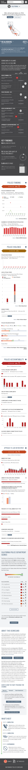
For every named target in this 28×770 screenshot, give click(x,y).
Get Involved (20, 761)
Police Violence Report (22, 319)
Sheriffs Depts (17, 17)
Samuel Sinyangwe (10, 654)
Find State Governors (13, 701)
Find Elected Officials (12, 712)
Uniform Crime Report (11, 347)
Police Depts (10, 17)
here (22, 649)
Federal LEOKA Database (21, 237)
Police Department (23, 305)
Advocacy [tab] (4, 690)
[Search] (21, 2)
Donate (10, 761)
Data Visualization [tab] (19, 690)
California (13, 6)
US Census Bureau (23, 218)
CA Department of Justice (15, 366)
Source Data (18, 657)
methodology (7, 657)
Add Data (9, 397)
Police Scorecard (3, 2)
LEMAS (25, 348)
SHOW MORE (14, 609)
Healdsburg (6, 42)
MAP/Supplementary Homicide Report (19, 545)
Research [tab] (11, 690)
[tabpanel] (14, 703)
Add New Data (14, 622)
